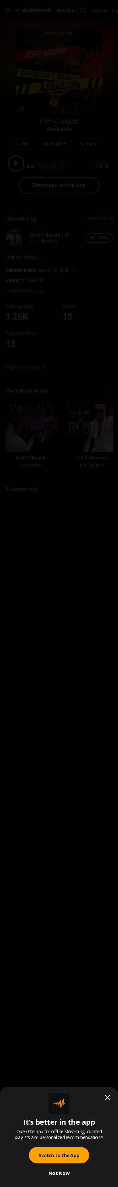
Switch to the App (59, 1155)
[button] (59, 593)
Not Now (59, 1173)
